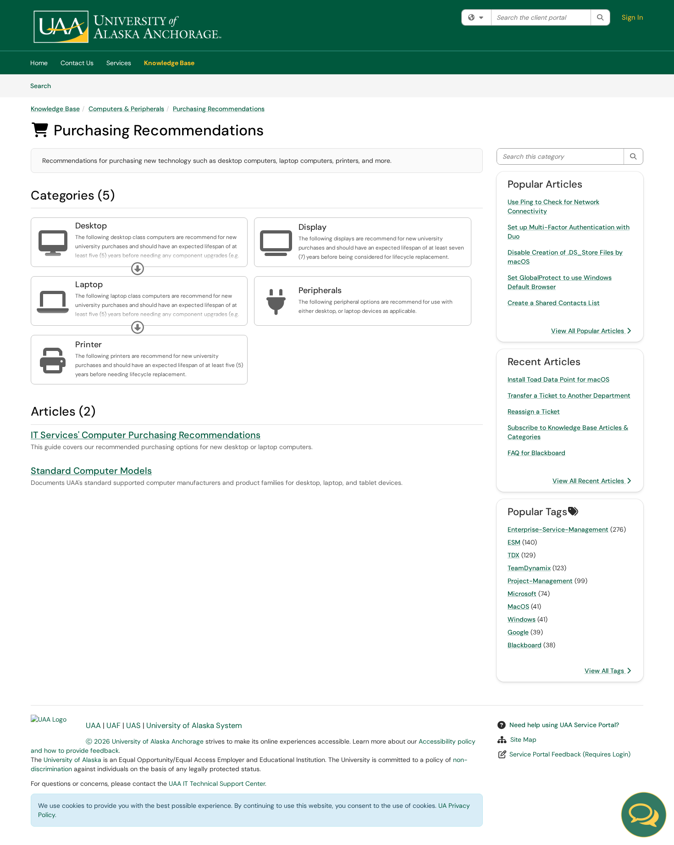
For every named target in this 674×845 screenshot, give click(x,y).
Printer (88, 344)
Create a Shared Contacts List (554, 303)
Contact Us (77, 63)
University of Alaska (72, 760)
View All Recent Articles (589, 481)
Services (118, 63)
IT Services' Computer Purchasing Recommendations (145, 435)
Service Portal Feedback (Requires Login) (569, 754)
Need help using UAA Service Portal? (564, 725)
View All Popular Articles (588, 331)
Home (39, 63)
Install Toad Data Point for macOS (558, 379)
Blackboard (524, 645)
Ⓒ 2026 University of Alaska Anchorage (145, 741)
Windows (522, 619)
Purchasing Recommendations (219, 109)
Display (312, 227)
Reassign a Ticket (534, 411)
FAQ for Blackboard (536, 453)
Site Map (523, 739)
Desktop (91, 225)
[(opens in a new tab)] (127, 27)
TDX (513, 555)
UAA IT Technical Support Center (217, 783)
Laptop (89, 284)
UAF (113, 725)
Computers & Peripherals (126, 109)
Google (518, 632)
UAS (133, 725)
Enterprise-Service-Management (558, 529)
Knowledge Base (169, 63)
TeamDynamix (529, 568)
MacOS (518, 606)
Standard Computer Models (91, 471)
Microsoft (522, 593)
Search (43, 85)
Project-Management (540, 581)
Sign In (632, 17)
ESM (514, 542)
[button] (137, 269)
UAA (93, 725)
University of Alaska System (194, 725)
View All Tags (605, 671)
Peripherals (320, 290)
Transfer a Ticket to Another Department (569, 395)
